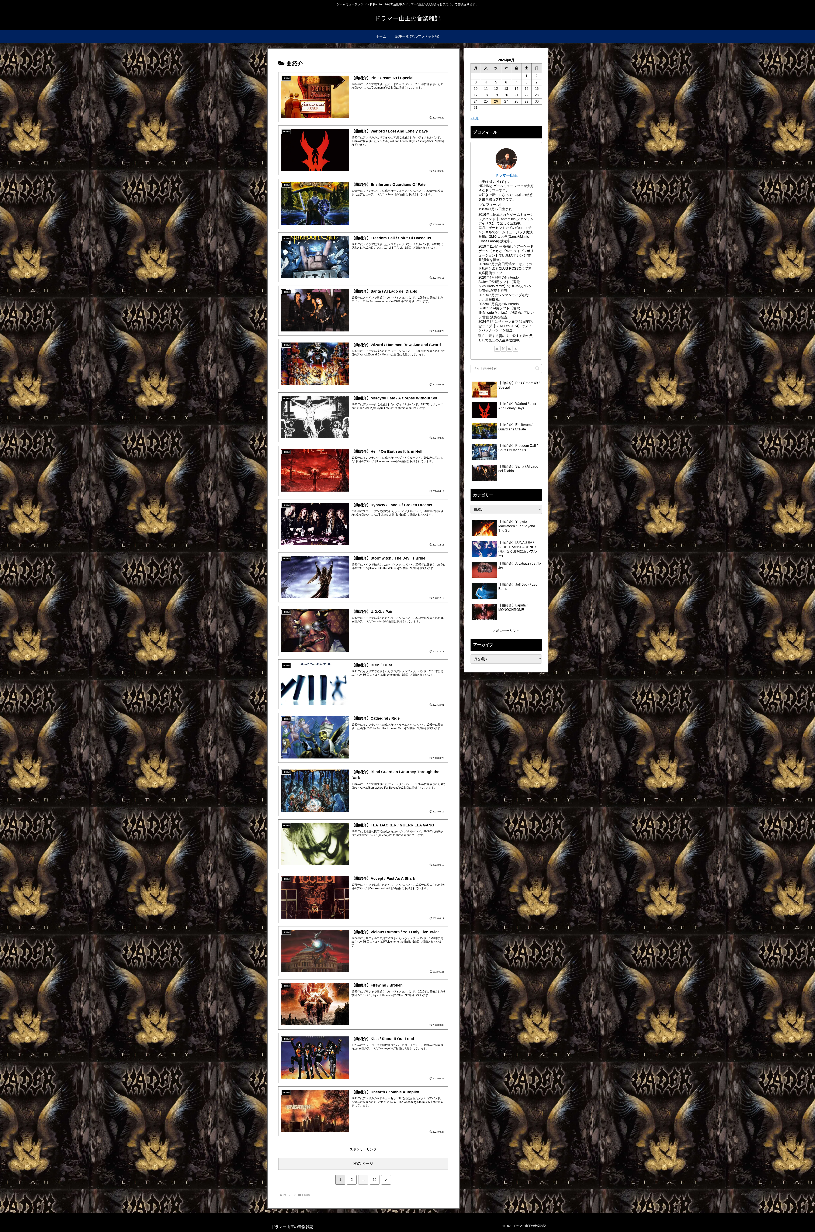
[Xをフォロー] (503, 349)
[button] (537, 368)
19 (375, 1179)
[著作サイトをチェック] (497, 349)
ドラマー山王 (506, 175)
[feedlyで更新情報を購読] (509, 349)
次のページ (363, 1163)
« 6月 (475, 118)
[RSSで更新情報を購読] (515, 349)
